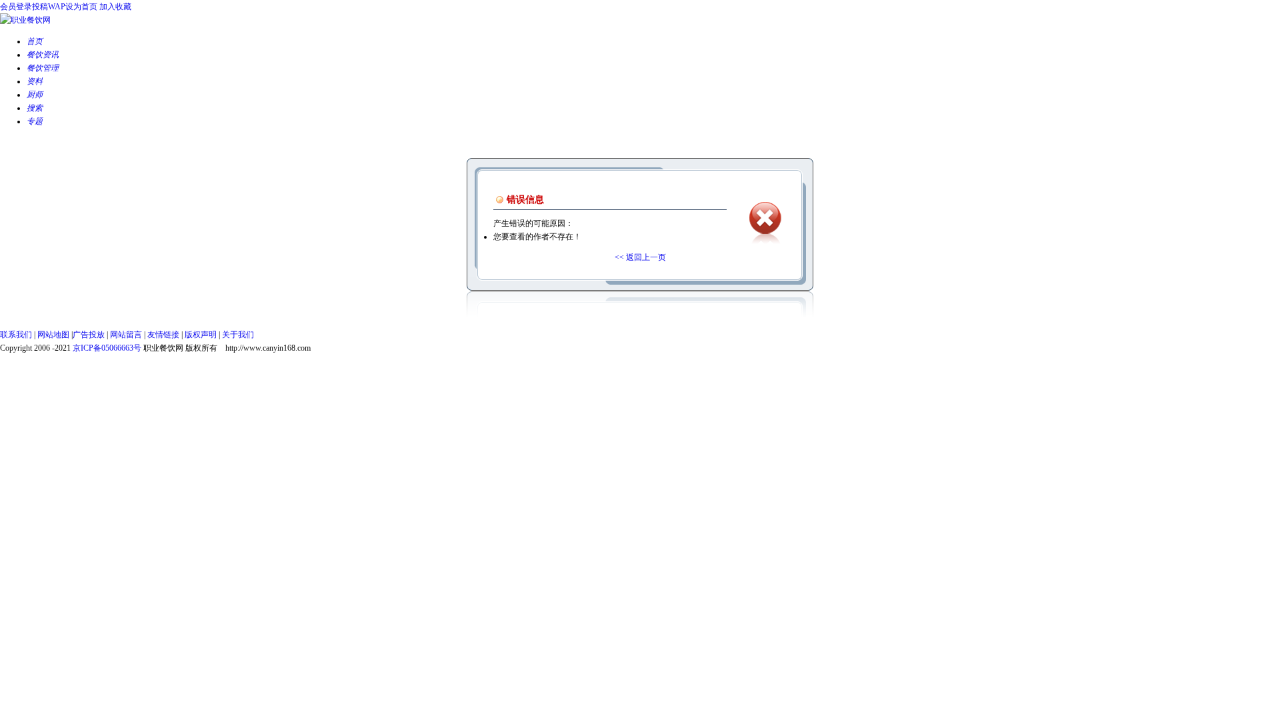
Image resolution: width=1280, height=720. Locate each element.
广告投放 (89, 334)
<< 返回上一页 (640, 257)
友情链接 (163, 334)
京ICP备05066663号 (107, 348)
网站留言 (126, 334)
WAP (56, 6)
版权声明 (201, 334)
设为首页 (81, 6)
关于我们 (238, 334)
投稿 (40, 6)
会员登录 (16, 6)
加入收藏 (115, 6)
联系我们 (16, 334)
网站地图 (53, 334)
